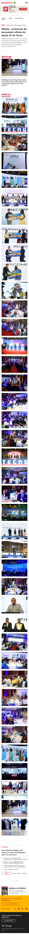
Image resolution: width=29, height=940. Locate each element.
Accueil (4, 18)
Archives (24, 873)
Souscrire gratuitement (10, 904)
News (10, 18)
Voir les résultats (17, 873)
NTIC (3, 19)
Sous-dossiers (19, 18)
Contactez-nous (8, 920)
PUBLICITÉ (14, 15)
